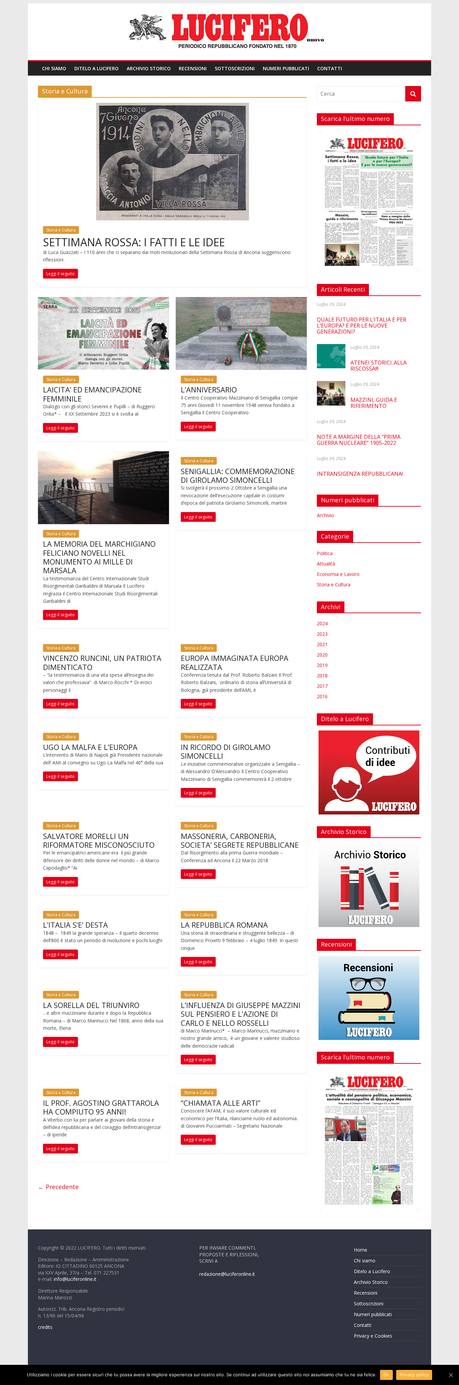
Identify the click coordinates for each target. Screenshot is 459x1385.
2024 (322, 623)
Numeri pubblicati (286, 68)
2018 (322, 675)
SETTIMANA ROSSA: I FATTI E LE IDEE (134, 242)
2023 (322, 634)
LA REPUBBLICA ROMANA (224, 925)
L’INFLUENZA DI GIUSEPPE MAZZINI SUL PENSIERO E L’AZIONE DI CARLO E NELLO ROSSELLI (240, 1014)
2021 (322, 644)
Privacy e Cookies (373, 1336)
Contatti (329, 68)
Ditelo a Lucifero (96, 68)
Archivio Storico (149, 68)
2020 (322, 655)
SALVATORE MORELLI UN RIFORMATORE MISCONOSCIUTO (99, 840)
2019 (322, 665)
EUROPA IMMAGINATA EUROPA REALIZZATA (234, 662)
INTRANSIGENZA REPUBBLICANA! (360, 473)
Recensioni (193, 68)
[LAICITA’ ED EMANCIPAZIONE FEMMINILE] (103, 301)
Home (360, 1250)
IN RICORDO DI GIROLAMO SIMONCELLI (225, 751)
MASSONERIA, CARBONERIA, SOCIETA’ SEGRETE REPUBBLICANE (240, 840)
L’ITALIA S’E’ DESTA (75, 925)
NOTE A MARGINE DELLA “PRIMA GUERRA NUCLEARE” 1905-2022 (359, 440)
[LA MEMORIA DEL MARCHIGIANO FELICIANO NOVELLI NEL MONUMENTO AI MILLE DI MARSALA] (103, 455)
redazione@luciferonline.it (227, 1274)
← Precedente (58, 1187)
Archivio (325, 515)
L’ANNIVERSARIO (209, 389)
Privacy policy (414, 1374)
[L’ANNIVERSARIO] (241, 301)
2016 (322, 696)
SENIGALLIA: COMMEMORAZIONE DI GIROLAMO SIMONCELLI (238, 475)
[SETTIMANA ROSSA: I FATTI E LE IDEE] (172, 107)
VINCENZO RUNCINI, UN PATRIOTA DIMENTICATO (102, 662)
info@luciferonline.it (75, 1279)
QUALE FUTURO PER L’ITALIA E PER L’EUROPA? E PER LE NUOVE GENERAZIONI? (361, 325)
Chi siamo (54, 68)
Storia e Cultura (61, 230)
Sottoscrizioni (235, 68)
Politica (325, 553)
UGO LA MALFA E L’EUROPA (90, 747)
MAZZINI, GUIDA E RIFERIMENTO (373, 403)
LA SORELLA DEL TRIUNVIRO (91, 1005)
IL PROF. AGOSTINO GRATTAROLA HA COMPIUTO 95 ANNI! (101, 1107)
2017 (322, 686)
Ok (386, 1374)
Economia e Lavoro (338, 574)
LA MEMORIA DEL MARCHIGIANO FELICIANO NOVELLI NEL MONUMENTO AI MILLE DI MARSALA (99, 557)
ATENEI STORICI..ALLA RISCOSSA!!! (378, 365)
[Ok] (450, 1375)
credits (45, 1327)
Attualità (326, 563)
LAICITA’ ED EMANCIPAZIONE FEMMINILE (92, 393)
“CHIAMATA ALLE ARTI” (220, 1103)
